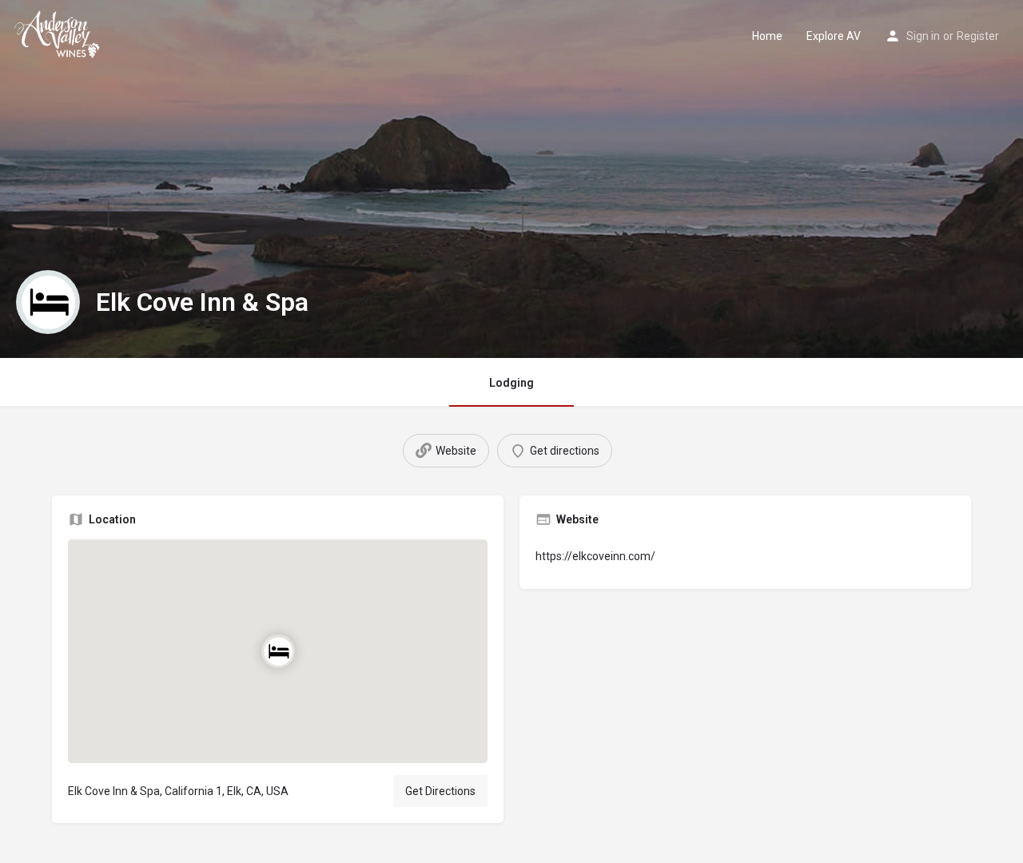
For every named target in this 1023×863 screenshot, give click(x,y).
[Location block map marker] (277, 651)
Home (767, 36)
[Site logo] (60, 34)
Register (978, 36)
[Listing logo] (48, 302)
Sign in (923, 36)
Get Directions (440, 791)
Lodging (511, 382)
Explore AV (833, 36)
